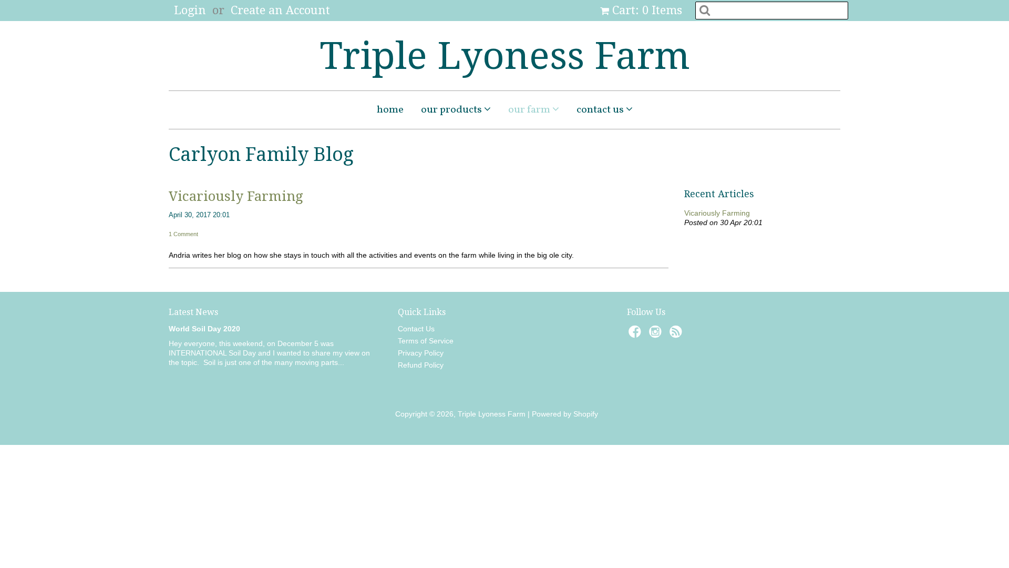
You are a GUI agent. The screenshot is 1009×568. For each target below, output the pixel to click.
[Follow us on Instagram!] (657, 335)
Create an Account (280, 10)
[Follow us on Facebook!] (636, 335)
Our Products (452, 110)
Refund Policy (421, 365)
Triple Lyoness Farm (505, 56)
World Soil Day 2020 (204, 328)
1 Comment (183, 234)
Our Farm (530, 110)
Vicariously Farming (236, 196)
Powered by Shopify (565, 414)
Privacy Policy (421, 353)
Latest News (193, 312)
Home (390, 110)
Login (190, 10)
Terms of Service (426, 341)
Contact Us (601, 110)
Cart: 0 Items (647, 10)
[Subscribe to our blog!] (677, 335)
